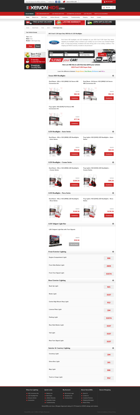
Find (102, 54)
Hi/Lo (103, 71)
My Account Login (69, 393)
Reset (110, 54)
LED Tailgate (88, 13)
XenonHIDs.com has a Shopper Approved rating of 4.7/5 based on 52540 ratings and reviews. (70, 406)
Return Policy (86, 402)
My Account (109, 1)
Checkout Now (68, 398)
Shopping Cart (68, 395)
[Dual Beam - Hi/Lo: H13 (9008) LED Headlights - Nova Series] (55, 211)
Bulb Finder (30, 13)
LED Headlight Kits (58, 13)
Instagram (59, 1)
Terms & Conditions (102, 412)
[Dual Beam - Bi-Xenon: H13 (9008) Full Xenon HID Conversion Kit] (90, 94)
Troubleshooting (50, 402)
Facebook (56, 1)
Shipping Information (88, 400)
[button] (105, 398)
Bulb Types (49, 395)
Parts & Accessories (101, 13)
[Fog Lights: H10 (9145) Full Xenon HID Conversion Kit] (55, 119)
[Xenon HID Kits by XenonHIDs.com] (44, 8)
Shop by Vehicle (32, 398)
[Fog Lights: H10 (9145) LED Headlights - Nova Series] (90, 211)
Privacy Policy (112, 412)
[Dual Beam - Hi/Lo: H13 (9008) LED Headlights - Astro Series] (55, 150)
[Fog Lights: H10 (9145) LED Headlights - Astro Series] (90, 150)
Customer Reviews (88, 398)
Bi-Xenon (95, 71)
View (30, 46)
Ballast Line (49, 393)
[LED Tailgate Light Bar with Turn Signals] (55, 240)
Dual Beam (88, 71)
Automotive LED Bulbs (74, 13)
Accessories (31, 400)
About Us (85, 393)
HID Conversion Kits (42, 13)
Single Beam (80, 71)
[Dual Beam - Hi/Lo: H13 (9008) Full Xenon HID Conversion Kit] (55, 94)
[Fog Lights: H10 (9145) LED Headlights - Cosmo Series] (90, 180)
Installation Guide (50, 400)
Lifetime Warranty (50, 398)
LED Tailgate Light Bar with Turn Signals (62, 229)
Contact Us (86, 395)
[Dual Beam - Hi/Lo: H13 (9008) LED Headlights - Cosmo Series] (55, 180)
